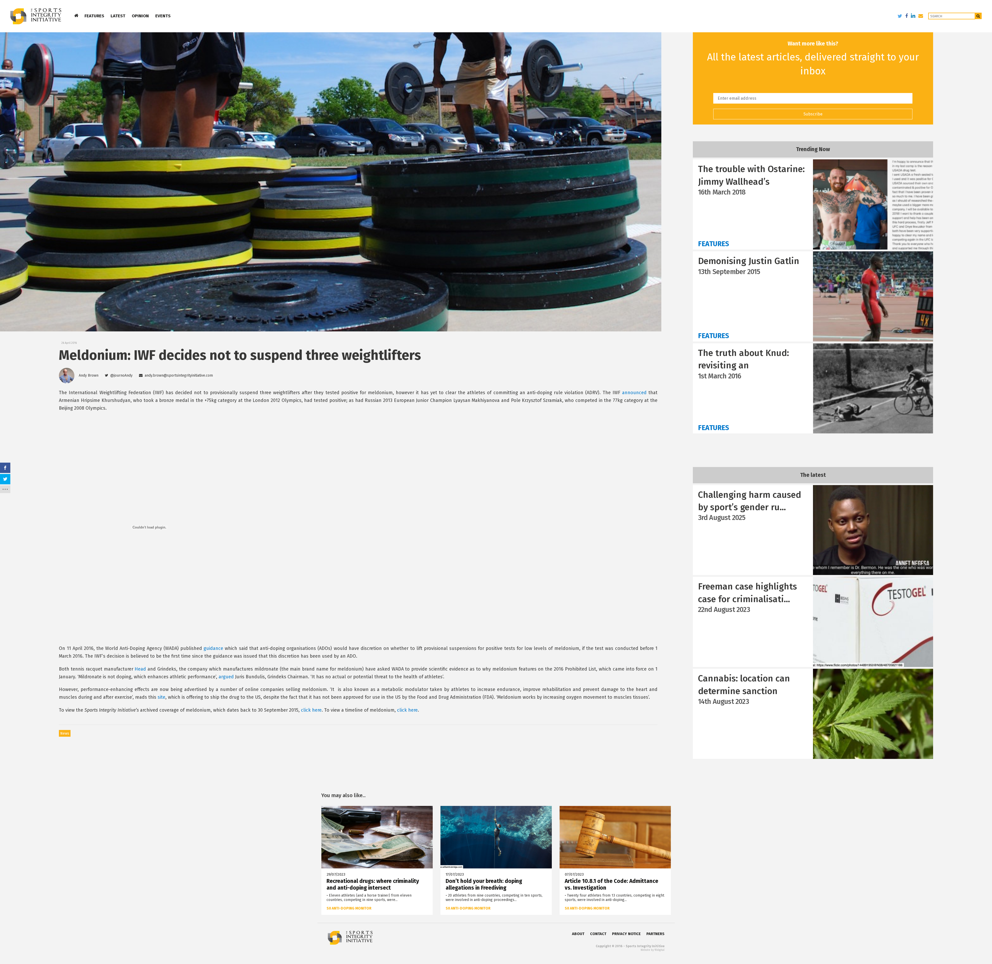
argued (226, 677)
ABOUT (578, 933)
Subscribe (813, 114)
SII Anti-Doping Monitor (349, 908)
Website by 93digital (652, 950)
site (161, 697)
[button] (119, 375)
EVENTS (163, 16)
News (64, 733)
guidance (213, 648)
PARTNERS (655, 933)
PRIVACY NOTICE (626, 933)
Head (140, 669)
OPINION (140, 16)
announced (634, 392)
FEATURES (94, 16)
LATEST (118, 16)
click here (311, 710)
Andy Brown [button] (88, 375)
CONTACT (598, 933)
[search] (978, 16)
